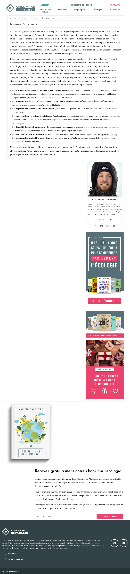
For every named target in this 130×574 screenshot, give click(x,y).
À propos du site (104, 220)
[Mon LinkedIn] (101, 225)
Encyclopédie (80, 9)
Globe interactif (15, 559)
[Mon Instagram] (107, 225)
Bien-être (62, 9)
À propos (12, 554)
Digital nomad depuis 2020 (98, 204)
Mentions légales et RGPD (11, 571)
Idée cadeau (115, 9)
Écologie (98, 9)
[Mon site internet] (95, 225)
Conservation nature (45, 10)
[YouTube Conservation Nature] (113, 225)
